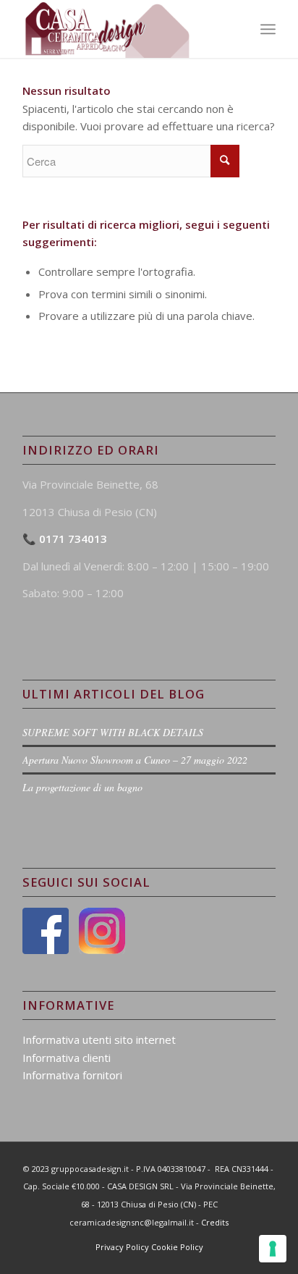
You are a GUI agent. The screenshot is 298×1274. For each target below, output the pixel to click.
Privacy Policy (122, 1246)
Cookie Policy (177, 1246)
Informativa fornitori (72, 1075)
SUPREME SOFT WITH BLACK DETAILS (112, 732)
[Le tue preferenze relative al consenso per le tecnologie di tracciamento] (272, 1248)
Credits (215, 1222)
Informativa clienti (66, 1057)
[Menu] (268, 29)
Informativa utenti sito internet (99, 1039)
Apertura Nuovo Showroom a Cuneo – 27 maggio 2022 (134, 760)
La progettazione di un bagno (82, 787)
